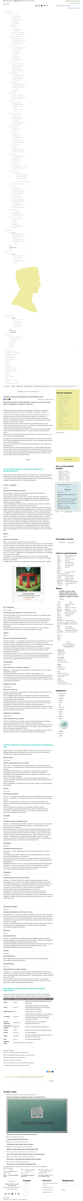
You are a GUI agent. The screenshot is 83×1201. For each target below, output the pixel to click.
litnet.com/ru (6, 791)
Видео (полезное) (39, 1166)
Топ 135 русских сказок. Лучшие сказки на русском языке (25, 1154)
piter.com (15, 1007)
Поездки (61, 709)
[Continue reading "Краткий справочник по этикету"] (60, 583)
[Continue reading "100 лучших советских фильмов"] (60, 606)
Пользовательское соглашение (70, 1185)
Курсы (60, 718)
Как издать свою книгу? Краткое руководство (15, 1052)
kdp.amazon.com (7, 716)
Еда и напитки (69, 562)
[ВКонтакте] (4, 399)
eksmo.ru (15, 1002)
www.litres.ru (60, 680)
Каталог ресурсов (27, 1185)
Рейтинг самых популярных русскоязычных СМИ (22, 1149)
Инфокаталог (20, 386)
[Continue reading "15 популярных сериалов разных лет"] (28, 1170)
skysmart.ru (60, 492)
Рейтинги (59, 602)
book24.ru (59, 666)
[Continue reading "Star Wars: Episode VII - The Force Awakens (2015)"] (45, 1170)
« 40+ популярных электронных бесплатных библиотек (30, 1077)
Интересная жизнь (10, 1)
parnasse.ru (6, 953)
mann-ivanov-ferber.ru (62, 673)
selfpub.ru (6, 488)
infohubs (18, 1)
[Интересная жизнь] (67, 459)
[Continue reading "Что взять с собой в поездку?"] (60, 558)
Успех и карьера (69, 620)
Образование (26, 1193)
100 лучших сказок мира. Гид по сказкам (20, 1144)
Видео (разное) (30, 1166)
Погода (61, 700)
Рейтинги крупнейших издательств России (14, 1057)
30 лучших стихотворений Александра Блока (21, 1164)
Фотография (68, 627)
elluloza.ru (6, 966)
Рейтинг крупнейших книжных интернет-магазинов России (19, 1055)
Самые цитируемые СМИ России (17, 1139)
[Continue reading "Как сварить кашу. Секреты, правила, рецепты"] (60, 566)
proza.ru (5, 933)
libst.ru (5, 818)
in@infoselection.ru (47, 1187)
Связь (60, 714)
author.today (6, 760)
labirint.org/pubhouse (18, 1042)
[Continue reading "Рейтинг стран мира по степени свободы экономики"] (60, 614)
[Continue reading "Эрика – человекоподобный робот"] (10, 1170)
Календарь (62, 695)
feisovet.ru (6, 909)
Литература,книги (28, 386)
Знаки (60, 735)
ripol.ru (15, 1011)
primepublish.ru (7, 665)
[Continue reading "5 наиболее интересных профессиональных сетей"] (62, 623)
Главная (13, 386)
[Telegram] (7, 399)
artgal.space (28, 599)
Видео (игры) (15, 1166)
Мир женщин (26, 1188)
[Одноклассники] (6, 399)
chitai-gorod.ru (61, 659)
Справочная (26, 1195)
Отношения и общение (71, 581)
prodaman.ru (6, 875)
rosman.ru (15, 1032)
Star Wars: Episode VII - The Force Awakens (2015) (45, 1175)
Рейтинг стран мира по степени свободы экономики (70, 614)
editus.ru (5, 635)
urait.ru (15, 1030)
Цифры (61, 731)
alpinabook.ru (16, 1022)
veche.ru (15, 1039)
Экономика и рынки (70, 611)
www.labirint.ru (61, 651)
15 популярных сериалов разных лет (27, 1175)
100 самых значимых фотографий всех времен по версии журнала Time (71, 630)
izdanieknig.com (7, 687)
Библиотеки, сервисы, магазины (42, 386)
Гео (60, 705)
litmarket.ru (6, 846)
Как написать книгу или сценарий (12, 1060)
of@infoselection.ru (47, 1192)
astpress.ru (16, 1016)
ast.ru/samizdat (7, 610)
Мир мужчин (26, 1190)
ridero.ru (5, 536)
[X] (9, 399)
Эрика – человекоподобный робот (10, 1175)
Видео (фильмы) (7, 1166)
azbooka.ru (16, 1036)
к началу (51, 1081)
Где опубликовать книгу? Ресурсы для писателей (16, 1065)
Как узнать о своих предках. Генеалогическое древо (24, 1159)
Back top (6, 1197)
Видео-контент (22, 1166)
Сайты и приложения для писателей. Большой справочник (18, 1063)
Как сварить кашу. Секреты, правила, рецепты (69, 565)
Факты (70, 602)
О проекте (65, 1183)
